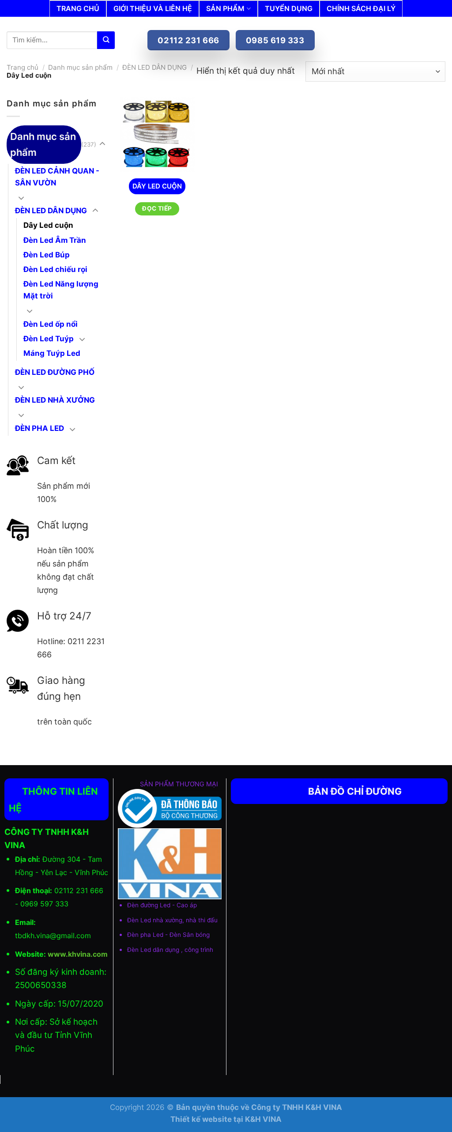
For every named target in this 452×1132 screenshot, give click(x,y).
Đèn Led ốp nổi (50, 324)
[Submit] (106, 40)
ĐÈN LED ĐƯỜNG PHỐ (54, 372)
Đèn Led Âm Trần (54, 240)
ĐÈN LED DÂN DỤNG (154, 67)
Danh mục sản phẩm (80, 67)
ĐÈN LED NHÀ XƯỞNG (55, 400)
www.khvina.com (78, 954)
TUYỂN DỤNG (289, 8)
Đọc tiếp (157, 208)
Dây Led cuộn (48, 225)
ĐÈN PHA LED (39, 428)
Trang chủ (22, 67)
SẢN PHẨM (225, 8)
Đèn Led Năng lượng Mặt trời (60, 289)
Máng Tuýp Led (51, 353)
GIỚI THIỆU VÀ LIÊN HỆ (152, 8)
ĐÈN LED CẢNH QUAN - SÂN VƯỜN (57, 176)
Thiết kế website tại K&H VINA (226, 1119)
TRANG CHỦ (77, 8)
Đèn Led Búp (46, 254)
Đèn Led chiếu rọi (55, 269)
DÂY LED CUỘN (157, 186)
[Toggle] (102, 144)
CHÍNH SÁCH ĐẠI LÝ (361, 8)
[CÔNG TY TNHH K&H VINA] (161, 23)
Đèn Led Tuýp (48, 338)
